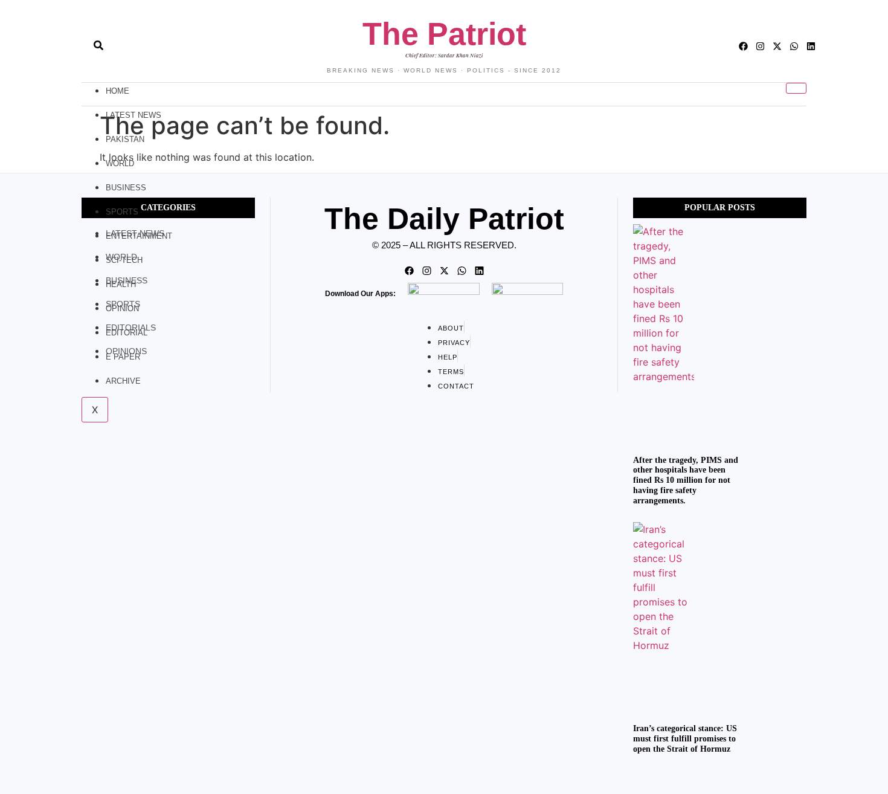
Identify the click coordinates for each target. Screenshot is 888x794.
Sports (122, 211)
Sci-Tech (124, 260)
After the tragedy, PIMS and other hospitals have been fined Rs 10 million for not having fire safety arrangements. (685, 480)
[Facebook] (743, 46)
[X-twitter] (777, 46)
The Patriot (444, 33)
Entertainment (139, 235)
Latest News (133, 115)
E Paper (123, 356)
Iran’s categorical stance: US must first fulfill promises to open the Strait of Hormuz (685, 739)
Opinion (122, 308)
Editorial (126, 332)
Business (126, 187)
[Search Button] (98, 39)
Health (121, 284)
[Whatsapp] (794, 46)
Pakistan (125, 139)
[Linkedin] (811, 46)
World (120, 163)
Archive (123, 381)
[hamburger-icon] (796, 88)
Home (117, 90)
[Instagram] (760, 46)
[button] (76, 47)
